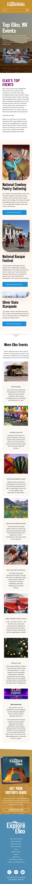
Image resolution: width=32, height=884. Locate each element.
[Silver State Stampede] (16, 295)
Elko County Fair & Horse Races (16, 570)
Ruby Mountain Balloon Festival (16, 479)
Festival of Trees (16, 663)
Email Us (21, 879)
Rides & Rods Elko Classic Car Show (16, 619)
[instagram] (16, 872)
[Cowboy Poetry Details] (16, 162)
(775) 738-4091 (12, 879)
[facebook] (9, 872)
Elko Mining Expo (16, 387)
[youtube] (23, 872)
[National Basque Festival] (16, 236)
